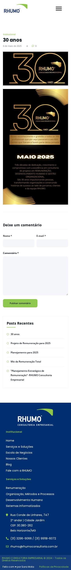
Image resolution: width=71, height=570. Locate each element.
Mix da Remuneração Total (26, 361)
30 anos (15, 334)
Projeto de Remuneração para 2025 (30, 343)
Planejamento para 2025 (24, 352)
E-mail (41, 236)
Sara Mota (27, 566)
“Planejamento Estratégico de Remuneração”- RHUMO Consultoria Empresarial (31, 375)
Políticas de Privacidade (53, 566)
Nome (7, 236)
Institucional (9, 34)
